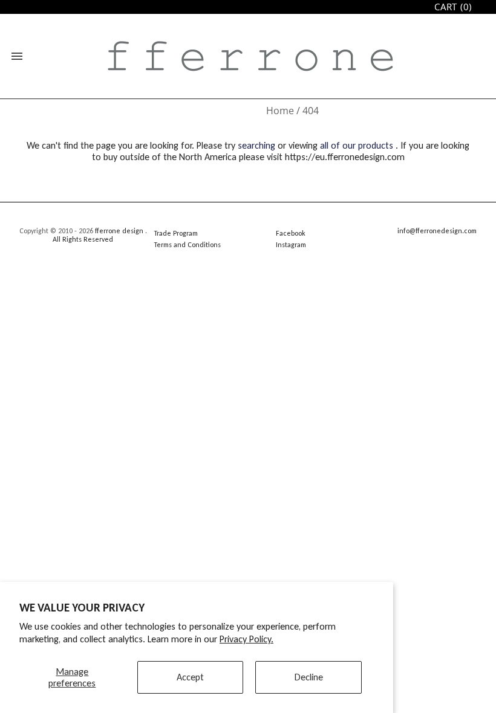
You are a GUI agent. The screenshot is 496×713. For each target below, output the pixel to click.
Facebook (290, 233)
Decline (309, 677)
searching (256, 145)
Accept (190, 677)
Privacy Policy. (246, 639)
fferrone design (119, 231)
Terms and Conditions (187, 244)
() (453, 7)
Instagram (291, 244)
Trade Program (176, 233)
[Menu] (17, 56)
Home (280, 110)
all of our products (356, 145)
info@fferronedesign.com (437, 231)
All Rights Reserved (83, 239)
